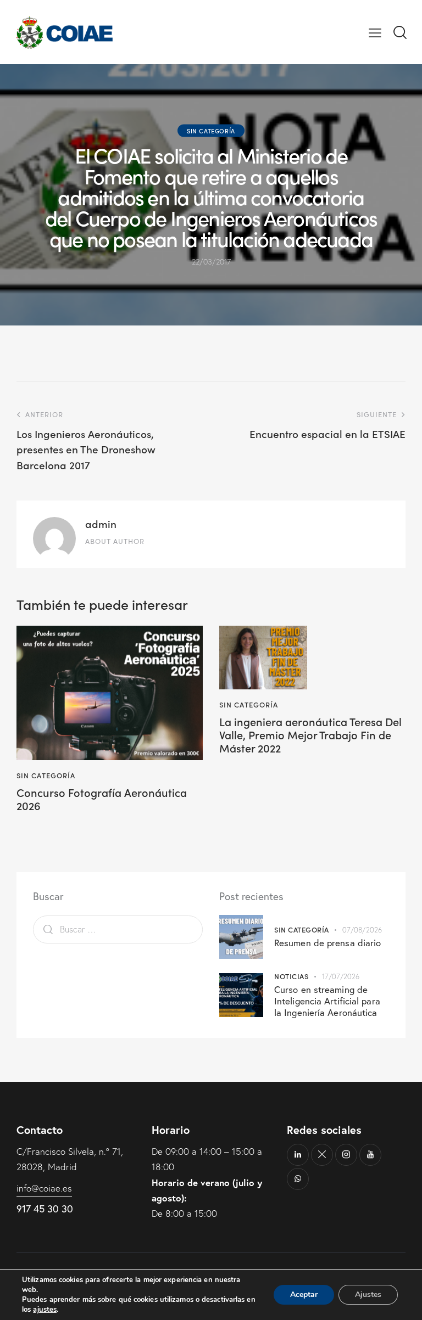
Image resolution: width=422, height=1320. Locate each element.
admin (100, 523)
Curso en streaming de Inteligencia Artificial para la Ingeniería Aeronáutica (327, 1001)
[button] (375, 32)
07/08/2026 (362, 929)
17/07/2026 (341, 976)
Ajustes (368, 1294)
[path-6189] (322, 1155)
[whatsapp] (298, 1179)
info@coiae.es (44, 1188)
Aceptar (304, 1294)
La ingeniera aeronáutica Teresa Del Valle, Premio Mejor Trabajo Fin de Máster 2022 (310, 734)
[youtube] (370, 1155)
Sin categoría (211, 130)
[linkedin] (298, 1155)
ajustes (45, 1310)
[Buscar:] (118, 929)
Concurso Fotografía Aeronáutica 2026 (101, 798)
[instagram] (346, 1155)
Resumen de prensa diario (327, 942)
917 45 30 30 (44, 1208)
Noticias (291, 976)
